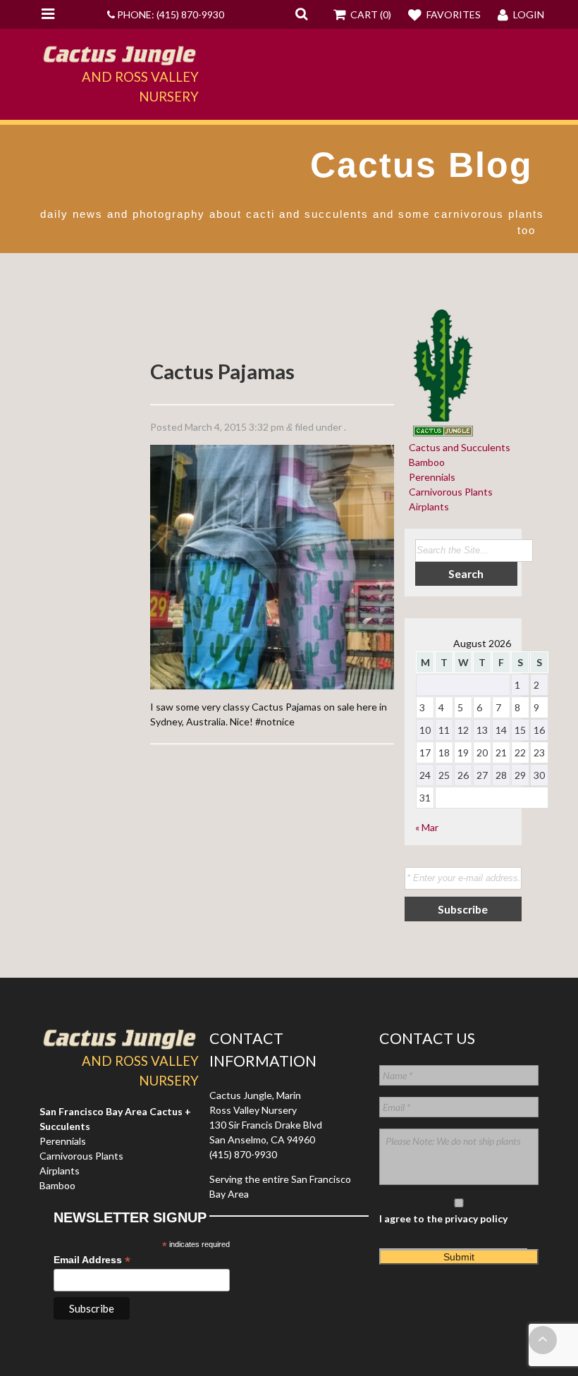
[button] (301, 13)
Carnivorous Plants (449, 492)
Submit (458, 1257)
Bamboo (425, 462)
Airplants (427, 506)
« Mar (426, 827)
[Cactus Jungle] (119, 59)
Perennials (430, 477)
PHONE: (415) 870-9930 (169, 14)
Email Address (92, 1260)
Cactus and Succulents (457, 447)
